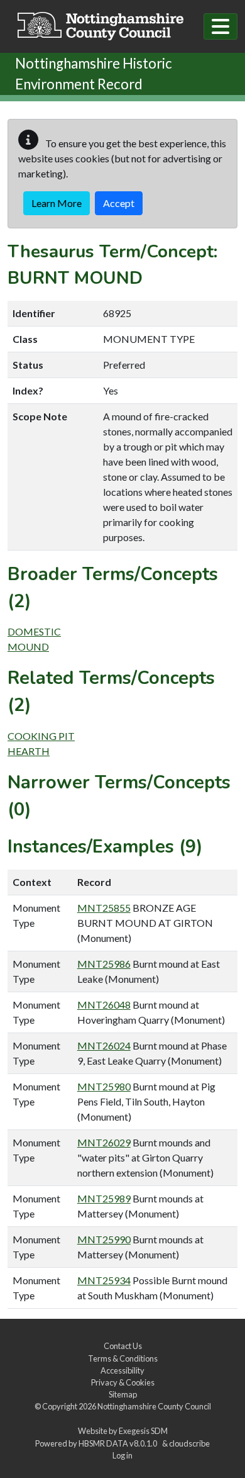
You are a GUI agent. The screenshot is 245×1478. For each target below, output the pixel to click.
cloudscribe (189, 1443)
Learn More (56, 203)
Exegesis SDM (143, 1431)
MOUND (28, 646)
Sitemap (123, 1394)
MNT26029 (104, 1142)
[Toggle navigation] (220, 26)
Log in (122, 1455)
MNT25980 (104, 1086)
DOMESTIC (34, 631)
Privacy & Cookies (123, 1382)
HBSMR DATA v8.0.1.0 (119, 1443)
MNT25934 (104, 1280)
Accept (118, 203)
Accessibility (122, 1370)
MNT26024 (104, 1045)
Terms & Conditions (123, 1358)
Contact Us (123, 1346)
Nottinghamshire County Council (154, 1406)
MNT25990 (104, 1239)
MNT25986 (104, 964)
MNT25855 (104, 908)
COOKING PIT (41, 736)
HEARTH (29, 751)
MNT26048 (104, 1005)
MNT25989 (104, 1198)
